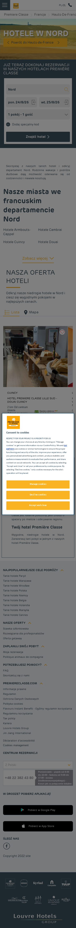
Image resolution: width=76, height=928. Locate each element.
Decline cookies (38, 495)
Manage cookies (38, 484)
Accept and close (38, 505)
